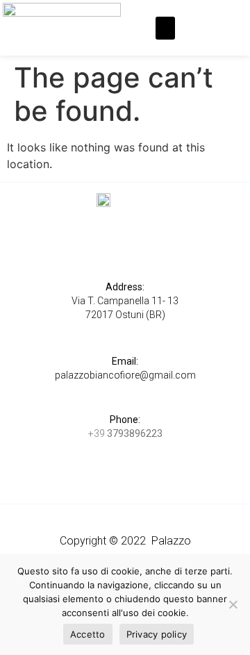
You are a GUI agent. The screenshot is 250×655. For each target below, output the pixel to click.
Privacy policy (157, 634)
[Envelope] (204, 37)
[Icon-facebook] (193, 18)
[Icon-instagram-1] (216, 18)
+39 (125, 433)
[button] (165, 28)
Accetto (88, 634)
